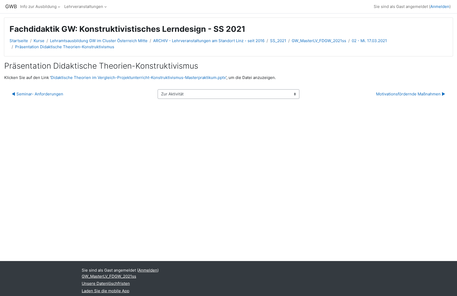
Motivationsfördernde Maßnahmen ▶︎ (410, 93)
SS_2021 (278, 40)
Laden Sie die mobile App (105, 290)
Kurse (39, 40)
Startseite (19, 40)
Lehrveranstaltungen (83, 6)
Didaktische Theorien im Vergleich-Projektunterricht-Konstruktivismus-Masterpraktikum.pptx (138, 77)
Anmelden (439, 6)
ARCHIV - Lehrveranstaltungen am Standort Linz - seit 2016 (208, 40)
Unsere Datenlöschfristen (106, 283)
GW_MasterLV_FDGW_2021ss (319, 40)
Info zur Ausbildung (38, 6)
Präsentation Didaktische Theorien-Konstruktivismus (64, 46)
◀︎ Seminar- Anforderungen (37, 93)
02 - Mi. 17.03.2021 (369, 40)
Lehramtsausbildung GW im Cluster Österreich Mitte (99, 40)
